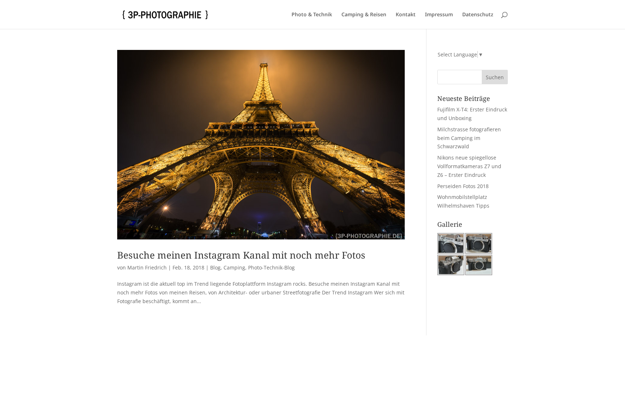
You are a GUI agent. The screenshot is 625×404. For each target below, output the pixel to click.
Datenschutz (477, 15)
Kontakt (406, 15)
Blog (215, 267)
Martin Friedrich (147, 267)
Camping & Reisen (363, 15)
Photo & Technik (312, 15)
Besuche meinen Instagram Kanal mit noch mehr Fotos (241, 254)
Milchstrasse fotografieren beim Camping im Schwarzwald (469, 138)
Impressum (439, 15)
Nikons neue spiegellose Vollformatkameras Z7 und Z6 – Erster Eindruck (469, 166)
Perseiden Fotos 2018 (463, 186)
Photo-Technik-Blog (271, 267)
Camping (234, 267)
